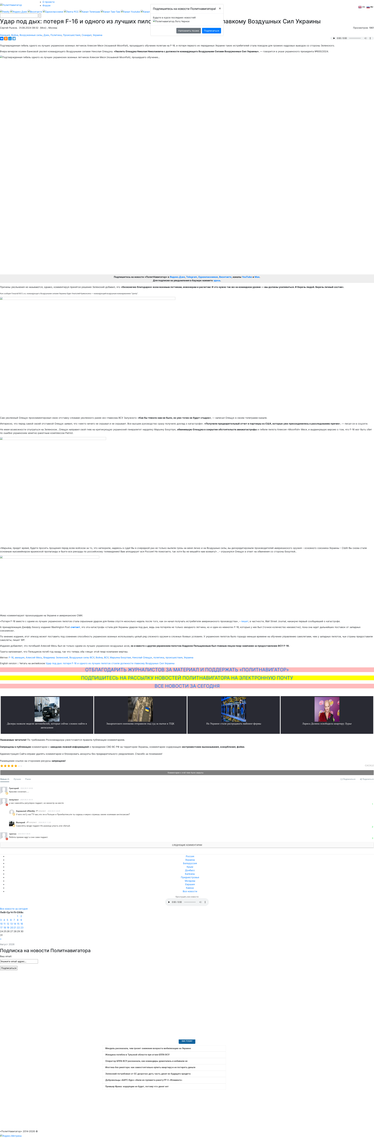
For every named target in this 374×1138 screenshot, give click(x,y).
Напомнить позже (188, 30)
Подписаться (211, 30)
